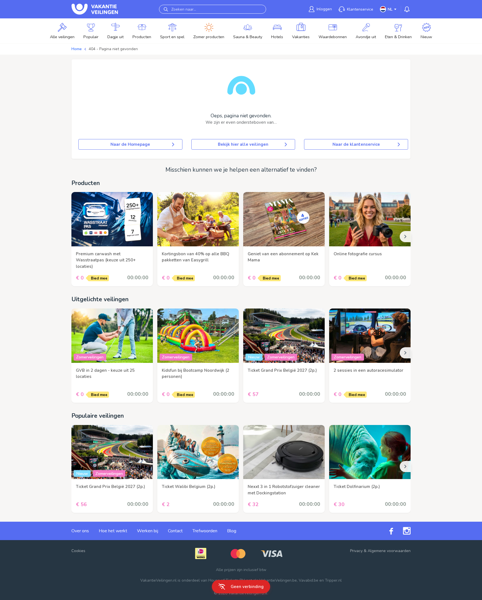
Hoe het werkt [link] (113, 531)
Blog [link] (231, 531)
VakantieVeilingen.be (278, 580)
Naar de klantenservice (356, 144)
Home (76, 49)
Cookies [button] (78, 550)
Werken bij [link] (147, 531)
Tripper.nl (333, 580)
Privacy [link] (356, 550)
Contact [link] (175, 531)
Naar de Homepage (130, 144)
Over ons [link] (80, 531)
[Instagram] (402, 531)
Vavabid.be (308, 580)
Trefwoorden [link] (204, 531)
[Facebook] (386, 531)
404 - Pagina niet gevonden (113, 49)
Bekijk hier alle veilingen (243, 144)
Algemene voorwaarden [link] (389, 550)
